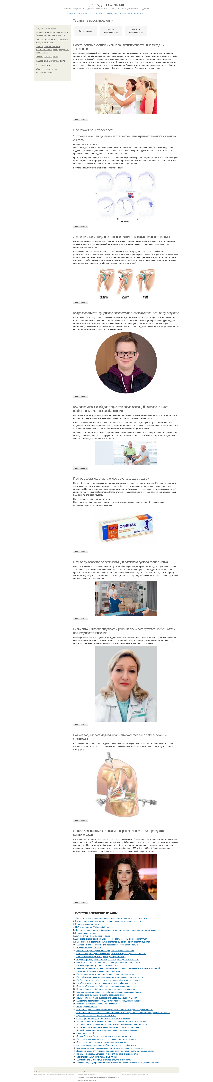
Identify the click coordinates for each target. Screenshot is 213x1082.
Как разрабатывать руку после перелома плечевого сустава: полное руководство (126, 313)
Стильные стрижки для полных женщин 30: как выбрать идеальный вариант (111, 953)
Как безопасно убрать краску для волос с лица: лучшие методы (105, 974)
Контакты (80, 1072)
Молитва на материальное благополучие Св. (96, 1003)
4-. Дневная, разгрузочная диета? (51, 61)
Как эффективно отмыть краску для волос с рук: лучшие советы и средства (110, 977)
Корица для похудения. (85, 932)
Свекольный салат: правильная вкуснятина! (96, 1056)
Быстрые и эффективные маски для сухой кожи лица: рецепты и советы (109, 1047)
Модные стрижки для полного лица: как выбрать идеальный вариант (107, 959)
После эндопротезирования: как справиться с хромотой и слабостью (107, 1027)
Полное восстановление (111, 31)
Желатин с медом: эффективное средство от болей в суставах (105, 950)
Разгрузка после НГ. (85, 1033)
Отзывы (138, 13)
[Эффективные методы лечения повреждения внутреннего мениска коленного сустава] (126, 196)
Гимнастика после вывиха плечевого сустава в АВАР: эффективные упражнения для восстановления (123, 1012)
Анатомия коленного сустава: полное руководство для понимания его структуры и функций (118, 968)
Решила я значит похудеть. (87, 924)
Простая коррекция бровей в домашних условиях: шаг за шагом (105, 989)
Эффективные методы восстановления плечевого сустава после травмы (121, 237)
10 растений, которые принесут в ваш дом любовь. (99, 971)
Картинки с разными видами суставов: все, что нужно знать (103, 1059)
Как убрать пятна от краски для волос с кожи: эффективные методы (107, 983)
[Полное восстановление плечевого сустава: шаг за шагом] (126, 528)
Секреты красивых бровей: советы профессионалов (100, 994)
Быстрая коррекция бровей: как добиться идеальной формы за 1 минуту (109, 991)
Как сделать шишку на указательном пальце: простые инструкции (106, 1039)
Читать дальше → (81, 120)
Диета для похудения (106, 5)
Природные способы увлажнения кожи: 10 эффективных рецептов (107, 1053)
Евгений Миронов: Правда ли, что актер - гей (97, 965)
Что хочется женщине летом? (89, 947)
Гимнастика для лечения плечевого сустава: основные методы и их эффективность (114, 1009)
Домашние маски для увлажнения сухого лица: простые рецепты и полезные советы (115, 1050)
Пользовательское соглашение (93, 1072)
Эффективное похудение (104, 13)
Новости (83, 13)
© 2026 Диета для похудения (43, 1072)
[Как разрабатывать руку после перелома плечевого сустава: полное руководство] (126, 362)
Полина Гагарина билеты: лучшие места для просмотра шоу (104, 1036)
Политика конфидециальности (87, 1074)
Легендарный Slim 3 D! (86, 1006)
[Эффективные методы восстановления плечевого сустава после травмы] (126, 282)
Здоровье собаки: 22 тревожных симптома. (96, 1015)
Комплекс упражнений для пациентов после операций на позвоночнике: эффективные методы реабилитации (120, 409)
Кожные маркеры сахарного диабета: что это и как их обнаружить (106, 1045)
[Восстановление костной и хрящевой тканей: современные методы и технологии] (126, 93)
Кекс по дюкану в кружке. (47, 57)
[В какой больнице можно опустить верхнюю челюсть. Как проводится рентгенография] (126, 877)
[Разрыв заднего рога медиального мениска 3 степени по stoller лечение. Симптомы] (126, 784)
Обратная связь (125, 1072)
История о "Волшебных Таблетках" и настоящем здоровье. (103, 986)
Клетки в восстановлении (136, 31)
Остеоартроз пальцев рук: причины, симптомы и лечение (102, 1042)
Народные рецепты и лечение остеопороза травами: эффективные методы (111, 1021)
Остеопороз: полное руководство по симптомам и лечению (103, 1018)
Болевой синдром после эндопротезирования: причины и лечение (106, 1030)
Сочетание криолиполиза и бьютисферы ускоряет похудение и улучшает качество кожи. (115, 930)
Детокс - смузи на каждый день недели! (93, 935)
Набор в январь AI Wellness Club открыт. (94, 927)
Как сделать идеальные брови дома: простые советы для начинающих (108, 1000)
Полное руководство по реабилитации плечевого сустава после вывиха (120, 562)
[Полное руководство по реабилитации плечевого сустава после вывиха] (126, 598)
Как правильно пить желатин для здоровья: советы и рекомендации (107, 944)
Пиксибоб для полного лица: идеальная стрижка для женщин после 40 (108, 962)
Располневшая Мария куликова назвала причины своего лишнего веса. (108, 921)
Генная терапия (85, 31)
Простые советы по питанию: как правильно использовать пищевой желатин (111, 1024)
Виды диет (126, 13)
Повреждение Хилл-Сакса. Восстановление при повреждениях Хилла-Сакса (52, 50)
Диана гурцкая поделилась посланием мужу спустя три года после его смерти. (111, 918)
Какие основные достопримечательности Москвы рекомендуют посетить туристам (113, 941)
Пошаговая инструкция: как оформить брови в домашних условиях (107, 997)
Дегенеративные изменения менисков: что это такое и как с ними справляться (111, 938)
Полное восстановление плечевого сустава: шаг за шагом (111, 478)
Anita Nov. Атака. (43, 65)
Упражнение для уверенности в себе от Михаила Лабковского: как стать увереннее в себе (117, 1062)
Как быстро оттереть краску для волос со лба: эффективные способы (108, 980)
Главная (71, 13)
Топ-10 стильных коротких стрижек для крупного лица (100, 956)
